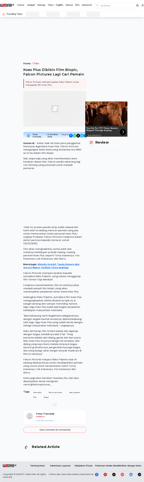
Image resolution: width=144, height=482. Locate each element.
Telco (51, 5)
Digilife (59, 5)
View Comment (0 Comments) (55, 430)
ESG (77, 5)
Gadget (31, 5)
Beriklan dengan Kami (129, 465)
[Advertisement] (72, 26)
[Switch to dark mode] (137, 5)
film (35, 397)
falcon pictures (55, 392)
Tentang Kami (37, 465)
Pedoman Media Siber (106, 465)
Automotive (88, 5)
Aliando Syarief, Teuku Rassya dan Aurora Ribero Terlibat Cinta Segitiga (51, 266)
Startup (41, 5)
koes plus (37, 392)
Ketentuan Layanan (60, 465)
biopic (46, 397)
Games (69, 5)
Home (20, 5)
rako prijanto (74, 392)
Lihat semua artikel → (45, 421)
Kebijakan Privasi (84, 465)
